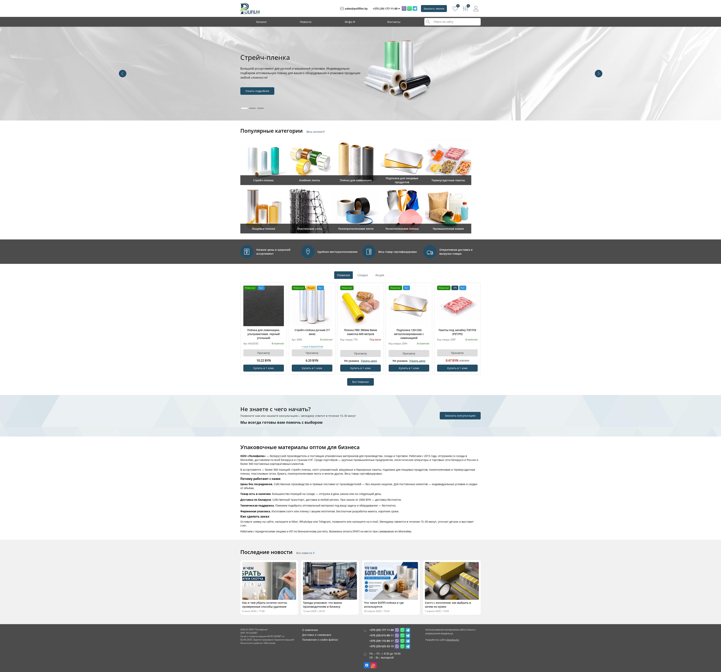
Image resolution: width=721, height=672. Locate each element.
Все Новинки (360, 382)
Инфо (349, 22)
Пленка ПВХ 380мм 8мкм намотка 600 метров (360, 332)
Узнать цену (369, 361)
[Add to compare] (281, 294)
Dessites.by (452, 639)
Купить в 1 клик (263, 368)
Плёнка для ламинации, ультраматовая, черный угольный (263, 334)
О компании (310, 630)
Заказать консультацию (460, 415)
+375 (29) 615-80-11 (381, 635)
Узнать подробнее (257, 91)
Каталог (261, 22)
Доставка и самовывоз (316, 635)
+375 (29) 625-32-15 (381, 646)
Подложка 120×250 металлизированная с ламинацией (409, 334)
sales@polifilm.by (356, 8)
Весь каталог (314, 131)
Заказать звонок (433, 8)
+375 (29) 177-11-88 (381, 630)
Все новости (304, 553)
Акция (379, 275)
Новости (305, 22)
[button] (598, 73)
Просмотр (263, 353)
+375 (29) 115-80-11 (381, 641)
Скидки (362, 275)
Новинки (343, 275)
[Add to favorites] (281, 288)
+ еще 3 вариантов (312, 346)
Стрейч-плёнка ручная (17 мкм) (312, 332)
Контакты (393, 22)
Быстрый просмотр (263, 305)
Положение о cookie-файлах (320, 639)
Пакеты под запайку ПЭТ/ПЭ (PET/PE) (457, 332)
